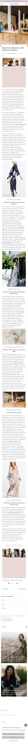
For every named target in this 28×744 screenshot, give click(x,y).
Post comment (7, 619)
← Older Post (4, 589)
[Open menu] (3, 4)
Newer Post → (23, 589)
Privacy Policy (22, 730)
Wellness (20, 580)
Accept (13, 734)
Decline (13, 737)
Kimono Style (13, 580)
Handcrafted (6, 580)
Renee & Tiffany (12, 53)
